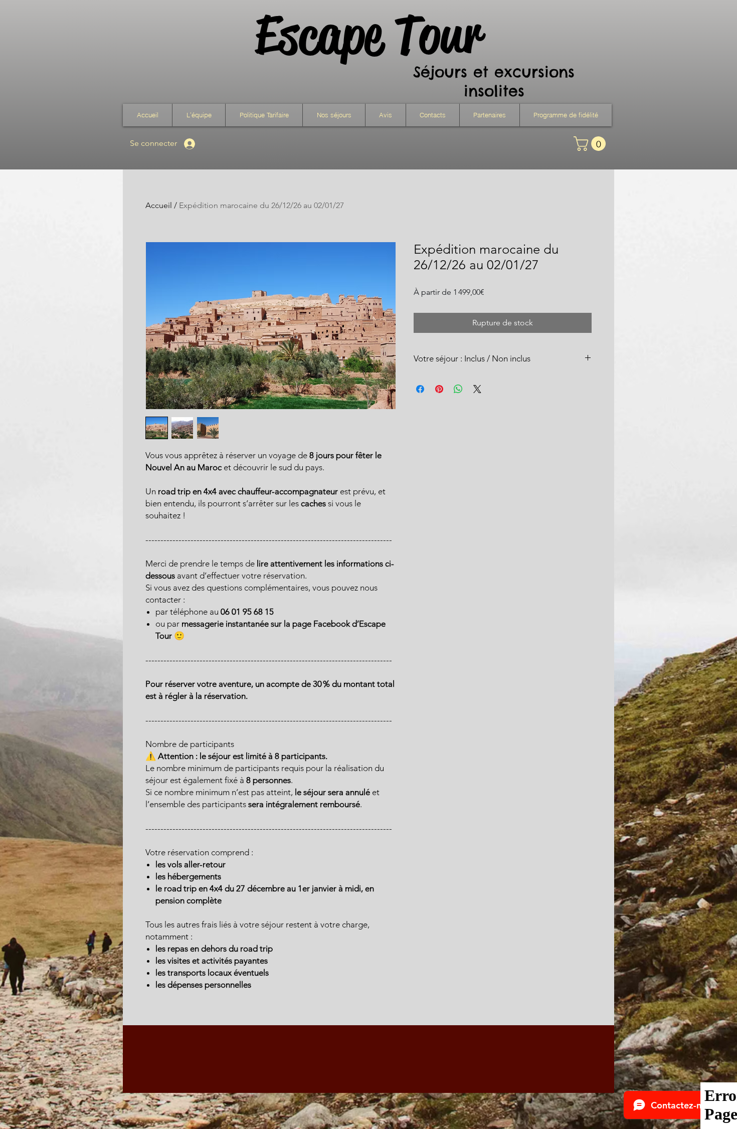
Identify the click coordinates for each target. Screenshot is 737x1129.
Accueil (158, 205)
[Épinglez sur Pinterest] (439, 389)
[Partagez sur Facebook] (420, 389)
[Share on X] (477, 389)
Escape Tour (368, 35)
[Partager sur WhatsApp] (458, 389)
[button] (333, 115)
